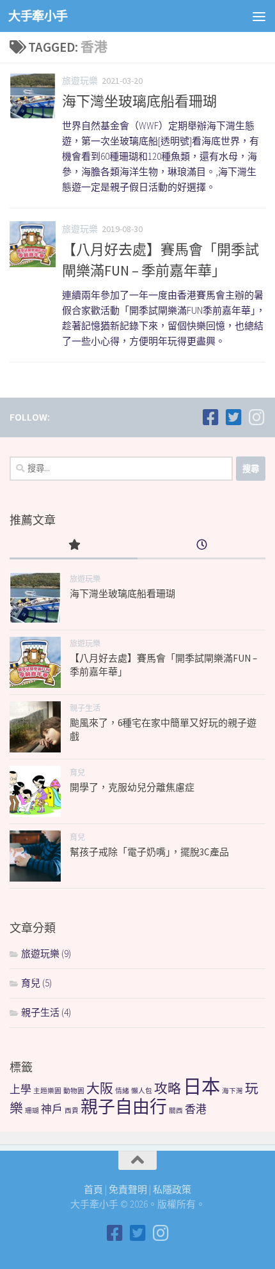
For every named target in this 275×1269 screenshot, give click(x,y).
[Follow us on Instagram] (256, 417)
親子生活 (85, 708)
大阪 (99, 1088)
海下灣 (232, 1091)
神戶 (52, 1109)
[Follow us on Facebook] (210, 417)
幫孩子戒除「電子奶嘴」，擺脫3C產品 (149, 852)
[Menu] (259, 16)
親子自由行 (124, 1106)
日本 (201, 1086)
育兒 (77, 772)
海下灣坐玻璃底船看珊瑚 (139, 101)
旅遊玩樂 (80, 80)
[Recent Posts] (201, 545)
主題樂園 (47, 1091)
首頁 (93, 1189)
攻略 (167, 1088)
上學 (20, 1089)
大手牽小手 (38, 16)
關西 (176, 1111)
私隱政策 (172, 1189)
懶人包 (141, 1091)
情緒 (122, 1091)
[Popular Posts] (74, 545)
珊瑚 (32, 1111)
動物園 (73, 1091)
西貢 (72, 1111)
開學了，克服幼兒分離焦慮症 (132, 787)
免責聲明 (128, 1189)
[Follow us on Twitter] (233, 417)
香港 (196, 1109)
